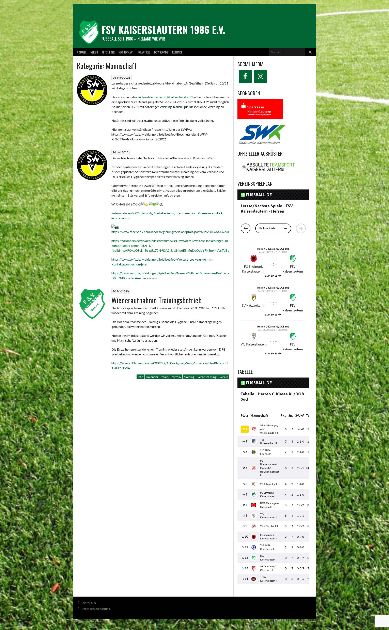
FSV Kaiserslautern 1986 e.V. (163, 29)
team (165, 377)
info (140, 377)
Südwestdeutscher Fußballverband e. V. (165, 97)
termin (176, 377)
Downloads (161, 52)
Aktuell (82, 52)
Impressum (89, 602)
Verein (94, 52)
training (189, 377)
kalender (152, 377)
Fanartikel (144, 52)
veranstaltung (207, 377)
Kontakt (177, 52)
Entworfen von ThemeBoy (300, 621)
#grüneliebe (157, 213)
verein (224, 377)
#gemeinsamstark (210, 213)
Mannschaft (126, 52)
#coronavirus (120, 218)
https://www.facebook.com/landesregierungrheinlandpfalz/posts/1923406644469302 (171, 232)
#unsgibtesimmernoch (181, 213)
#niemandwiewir (122, 213)
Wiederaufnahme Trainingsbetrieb (156, 300)
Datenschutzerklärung (96, 608)
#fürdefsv (141, 213)
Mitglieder (108, 52)
